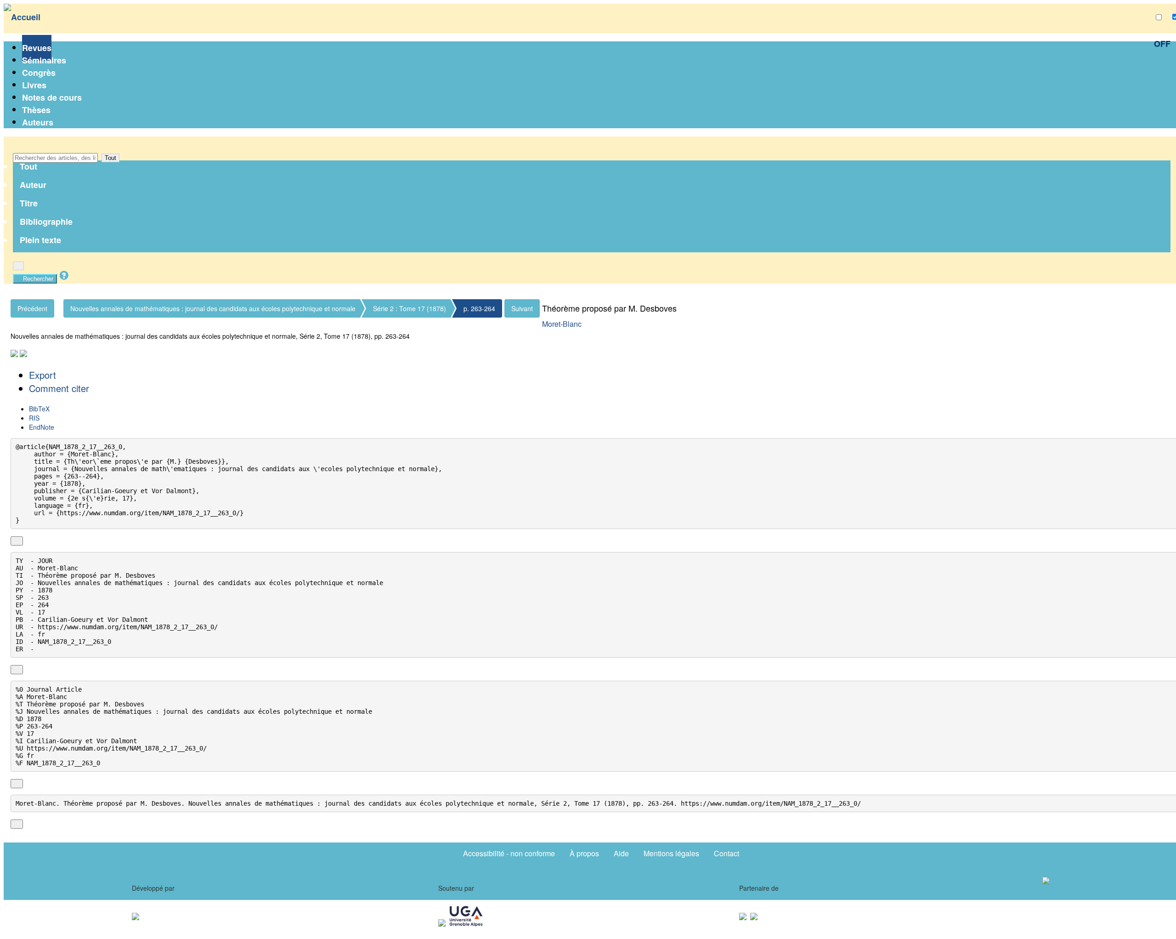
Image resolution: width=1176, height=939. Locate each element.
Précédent (32, 308)
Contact (726, 853)
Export (42, 374)
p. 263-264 (479, 308)
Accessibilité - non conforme (509, 853)
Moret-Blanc (562, 324)
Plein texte (40, 240)
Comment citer (59, 388)
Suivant (522, 308)
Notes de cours (52, 97)
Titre (29, 203)
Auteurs (37, 122)
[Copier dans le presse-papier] (17, 541)
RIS (34, 417)
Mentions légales (671, 853)
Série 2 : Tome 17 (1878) (409, 308)
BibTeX (39, 408)
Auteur (33, 185)
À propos (584, 853)
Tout (110, 157)
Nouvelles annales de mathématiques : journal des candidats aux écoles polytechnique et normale (213, 308)
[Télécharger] (27, 541)
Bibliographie (46, 222)
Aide (621, 853)
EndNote (41, 427)
